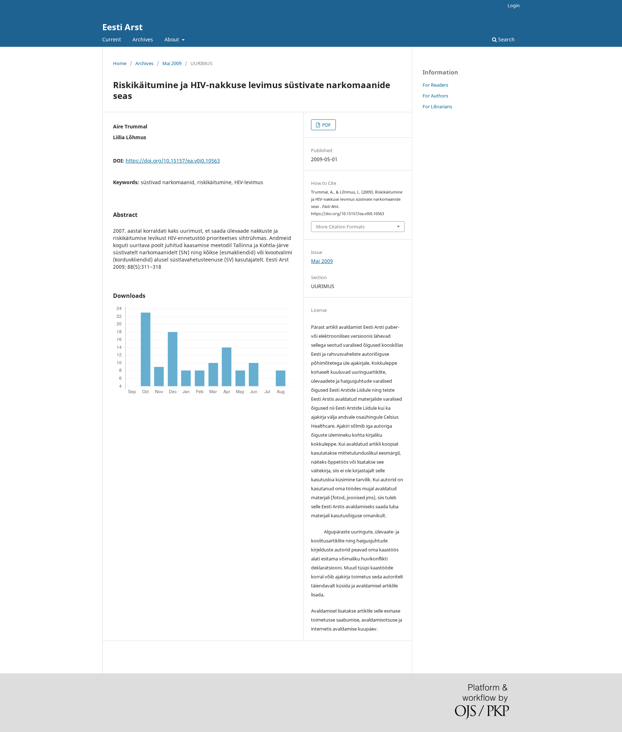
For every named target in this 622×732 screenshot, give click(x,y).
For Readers (435, 85)
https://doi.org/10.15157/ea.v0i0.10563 (173, 160)
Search (506, 39)
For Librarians (437, 106)
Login (514, 5)
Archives (142, 39)
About (172, 39)
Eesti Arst (122, 27)
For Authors (435, 95)
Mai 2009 (171, 63)
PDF (326, 125)
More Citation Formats (340, 226)
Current (111, 39)
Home (119, 63)
